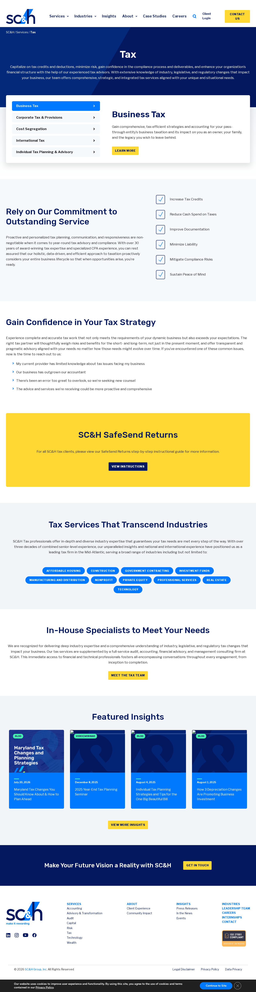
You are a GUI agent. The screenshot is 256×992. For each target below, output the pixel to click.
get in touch (197, 865)
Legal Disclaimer (183, 969)
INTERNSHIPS (232, 917)
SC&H (10, 32)
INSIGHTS (183, 904)
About (128, 16)
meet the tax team (128, 675)
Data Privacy (233, 969)
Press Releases (187, 908)
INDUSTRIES (231, 904)
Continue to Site (216, 986)
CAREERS (229, 912)
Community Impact (139, 913)
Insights (109, 16)
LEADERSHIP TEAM (236, 908)
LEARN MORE (125, 150)
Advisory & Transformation (84, 913)
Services (57, 16)
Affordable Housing (63, 570)
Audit (70, 918)
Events (181, 918)
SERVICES (74, 904)
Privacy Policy (210, 969)
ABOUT (132, 904)
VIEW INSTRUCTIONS (128, 466)
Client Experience (138, 908)
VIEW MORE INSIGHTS (128, 824)
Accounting (74, 908)
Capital (71, 923)
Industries (83, 16)
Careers (179, 16)
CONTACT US (237, 16)
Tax (69, 932)
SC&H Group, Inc (36, 969)
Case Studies (154, 16)
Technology (74, 937)
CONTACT (229, 921)
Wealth (71, 942)
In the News (184, 913)
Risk (70, 928)
